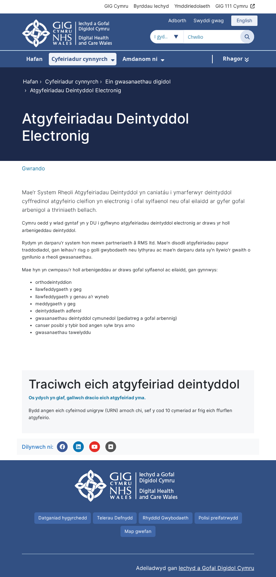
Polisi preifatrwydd (218, 517)
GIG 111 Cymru (231, 6)
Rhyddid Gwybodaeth (165, 517)
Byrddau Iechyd (151, 6)
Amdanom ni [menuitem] (140, 59)
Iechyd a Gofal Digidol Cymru (216, 568)
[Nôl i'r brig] (111, 447)
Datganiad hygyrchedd (62, 517)
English (244, 20)
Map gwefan (138, 531)
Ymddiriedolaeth (192, 6)
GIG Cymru (116, 6)
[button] (62, 447)
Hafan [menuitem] (34, 59)
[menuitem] (112, 60)
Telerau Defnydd (115, 517)
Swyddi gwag (209, 20)
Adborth (177, 20)
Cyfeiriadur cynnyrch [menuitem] (79, 59)
